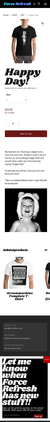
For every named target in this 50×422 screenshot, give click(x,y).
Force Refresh (17, 4)
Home (5, 15)
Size (8, 94)
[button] (45, 4)
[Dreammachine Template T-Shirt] (19, 273)
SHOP (14, 15)
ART (22, 15)
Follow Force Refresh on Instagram (17, 338)
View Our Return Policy (12, 348)
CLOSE (46, 359)
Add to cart (26, 133)
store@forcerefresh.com (13, 328)
